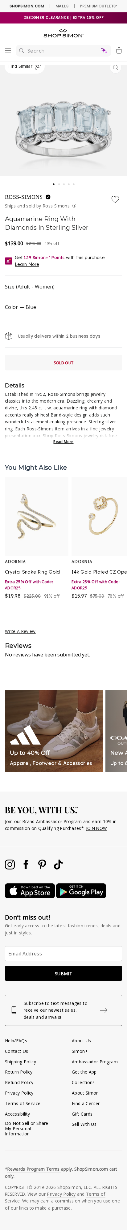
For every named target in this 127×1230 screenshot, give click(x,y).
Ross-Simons (24, 197)
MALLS (62, 6)
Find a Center (86, 1103)
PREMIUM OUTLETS (98, 6)
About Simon (85, 1093)
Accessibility (17, 1114)
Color (20, 307)
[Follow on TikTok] (58, 868)
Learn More (27, 264)
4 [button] (69, 182)
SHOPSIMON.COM (27, 6)
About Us (81, 1041)
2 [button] (59, 182)
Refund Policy (19, 1082)
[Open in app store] (30, 896)
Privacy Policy (19, 1093)
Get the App (84, 1072)
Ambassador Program (95, 1062)
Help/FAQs (16, 1041)
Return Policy (18, 1072)
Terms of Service (22, 1103)
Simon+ (80, 1051)
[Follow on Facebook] (26, 868)
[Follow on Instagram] (10, 868)
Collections (83, 1082)
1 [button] (53, 182)
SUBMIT (63, 973)
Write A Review (20, 631)
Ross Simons (56, 206)
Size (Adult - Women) (30, 286)
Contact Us (16, 1051)
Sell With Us (84, 1124)
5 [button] (74, 182)
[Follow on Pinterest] (42, 868)
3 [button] (64, 182)
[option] (36, 539)
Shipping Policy (20, 1062)
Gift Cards (82, 1114)
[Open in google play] (81, 896)
